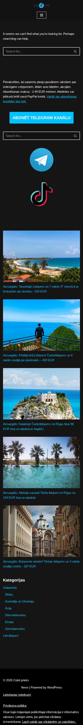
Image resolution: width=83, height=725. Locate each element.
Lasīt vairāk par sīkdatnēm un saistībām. (49, 721)
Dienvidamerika (15, 615)
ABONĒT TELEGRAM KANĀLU (41, 117)
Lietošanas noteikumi (17, 694)
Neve (24, 687)
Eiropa (9, 622)
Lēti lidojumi (10, 635)
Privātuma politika (14, 705)
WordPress (54, 687)
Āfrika (9, 594)
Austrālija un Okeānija (19, 601)
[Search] (75, 51)
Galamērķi (10, 587)
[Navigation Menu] (41, 15)
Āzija (8, 608)
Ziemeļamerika (15, 628)
